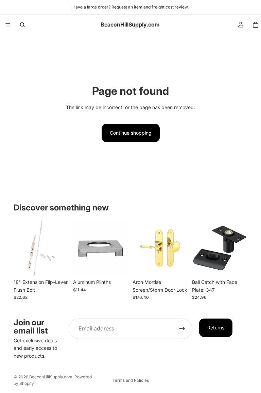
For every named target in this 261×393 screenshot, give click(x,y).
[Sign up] (182, 329)
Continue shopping (131, 133)
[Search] (22, 24)
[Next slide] (180, 248)
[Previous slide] (140, 248)
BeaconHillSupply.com (50, 376)
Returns (215, 327)
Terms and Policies (130, 380)
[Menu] (8, 25)
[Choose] (58, 265)
